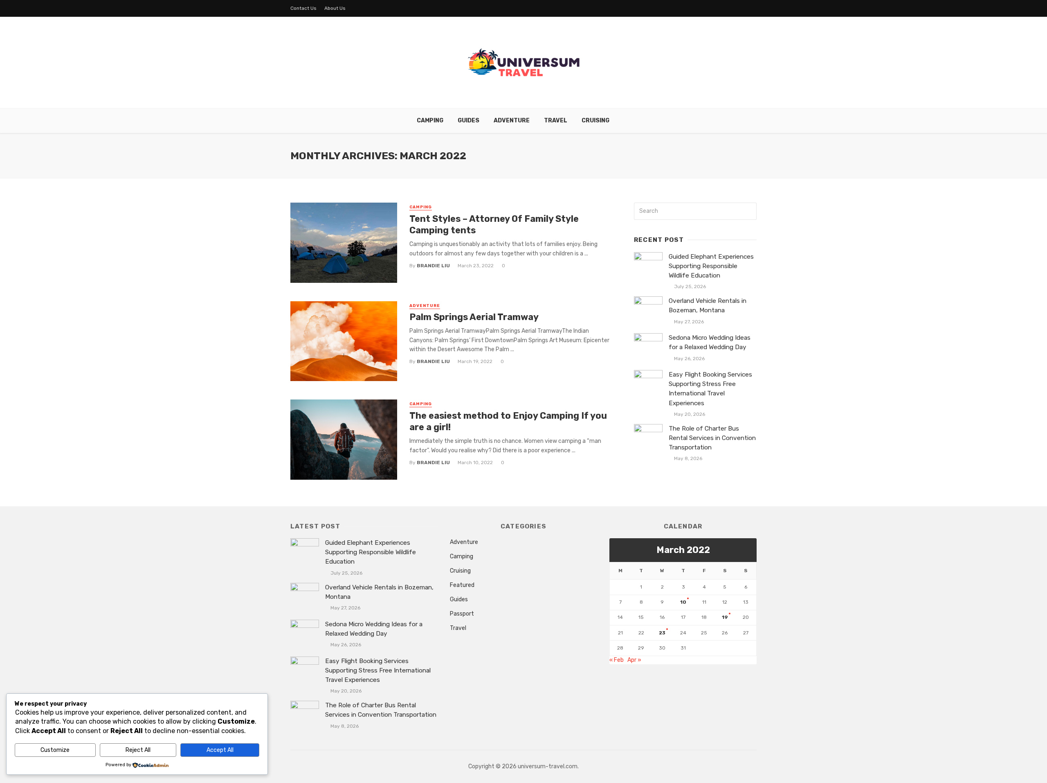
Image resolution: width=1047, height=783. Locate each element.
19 (725, 617)
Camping (430, 120)
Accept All (220, 750)
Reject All (138, 750)
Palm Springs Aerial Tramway (474, 317)
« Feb (616, 660)
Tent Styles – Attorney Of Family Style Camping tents (494, 224)
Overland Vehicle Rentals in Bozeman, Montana (707, 305)
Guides (468, 120)
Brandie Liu (433, 266)
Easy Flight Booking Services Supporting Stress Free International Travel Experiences (710, 388)
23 (662, 633)
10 (683, 602)
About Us (335, 8)
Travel (555, 120)
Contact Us (303, 8)
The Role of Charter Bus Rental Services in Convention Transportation (712, 438)
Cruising (595, 120)
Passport (462, 613)
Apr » (634, 660)
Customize (55, 750)
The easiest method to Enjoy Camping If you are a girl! (508, 421)
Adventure (512, 120)
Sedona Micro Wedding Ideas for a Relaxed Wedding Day (709, 342)
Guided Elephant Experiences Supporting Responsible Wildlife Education (711, 266)
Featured (462, 585)
